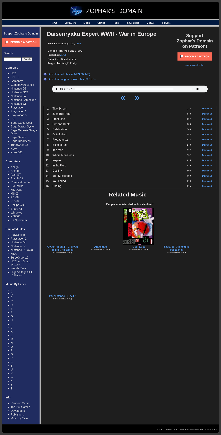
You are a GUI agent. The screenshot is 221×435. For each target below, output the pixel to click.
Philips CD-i (18, 205)
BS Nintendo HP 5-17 (62, 296)
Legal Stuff (198, 429)
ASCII (63, 54)
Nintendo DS (19, 88)
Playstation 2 (19, 111)
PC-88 (15, 197)
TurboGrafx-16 (19, 144)
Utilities (101, 22)
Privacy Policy (211, 429)
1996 (78, 43)
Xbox (14, 148)
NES (14, 73)
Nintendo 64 (18, 96)
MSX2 (14, 193)
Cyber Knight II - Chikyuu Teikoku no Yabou (62, 248)
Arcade (15, 170)
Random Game (20, 403)
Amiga (15, 167)
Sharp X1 (16, 208)
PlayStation (18, 234)
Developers (18, 410)
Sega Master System (23, 126)
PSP (13, 118)
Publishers (17, 414)
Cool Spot (138, 246)
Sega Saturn (18, 137)
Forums (166, 22)
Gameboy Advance (22, 84)
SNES (14, 77)
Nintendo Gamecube (23, 99)
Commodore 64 (20, 182)
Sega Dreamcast (21, 141)
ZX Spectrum (19, 220)
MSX (14, 253)
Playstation (17, 107)
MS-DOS (16, 189)
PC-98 (15, 201)
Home (54, 22)
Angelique (100, 246)
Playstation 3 (19, 115)
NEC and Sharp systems (20, 263)
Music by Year (19, 418)
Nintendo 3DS (19, 92)
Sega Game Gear (21, 122)
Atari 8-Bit (17, 178)
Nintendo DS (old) (22, 250)
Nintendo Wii (19, 103)
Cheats (151, 22)
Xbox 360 (16, 152)
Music (86, 22)
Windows (16, 212)
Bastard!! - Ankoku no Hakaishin (177, 248)
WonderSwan (19, 268)
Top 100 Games (20, 407)
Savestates (133, 22)
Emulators (70, 22)
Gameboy (17, 81)
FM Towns (17, 186)
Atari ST (16, 174)
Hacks (116, 22)
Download (207, 108)
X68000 (15, 216)
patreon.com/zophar (194, 65)
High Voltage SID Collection (21, 274)
